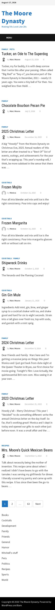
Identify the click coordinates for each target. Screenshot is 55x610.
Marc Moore (15, 59)
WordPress (7, 605)
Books (5, 515)
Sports (5, 574)
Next (38, 504)
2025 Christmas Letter (18, 131)
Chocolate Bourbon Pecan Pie (23, 105)
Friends (6, 536)
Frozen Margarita (14, 223)
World (5, 580)
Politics (6, 563)
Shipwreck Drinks (14, 263)
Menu (9, 37)
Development (9, 525)
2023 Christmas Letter (18, 398)
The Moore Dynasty (17, 17)
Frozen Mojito (12, 187)
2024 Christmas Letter (18, 343)
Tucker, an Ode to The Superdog (25, 54)
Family (5, 49)
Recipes (5, 445)
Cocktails (7, 182)
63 (28, 504)
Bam (19, 605)
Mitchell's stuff (10, 552)
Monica (13, 192)
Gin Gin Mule (11, 295)
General (6, 542)
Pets (12, 49)
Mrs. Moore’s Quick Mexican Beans (27, 450)
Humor (5, 547)
